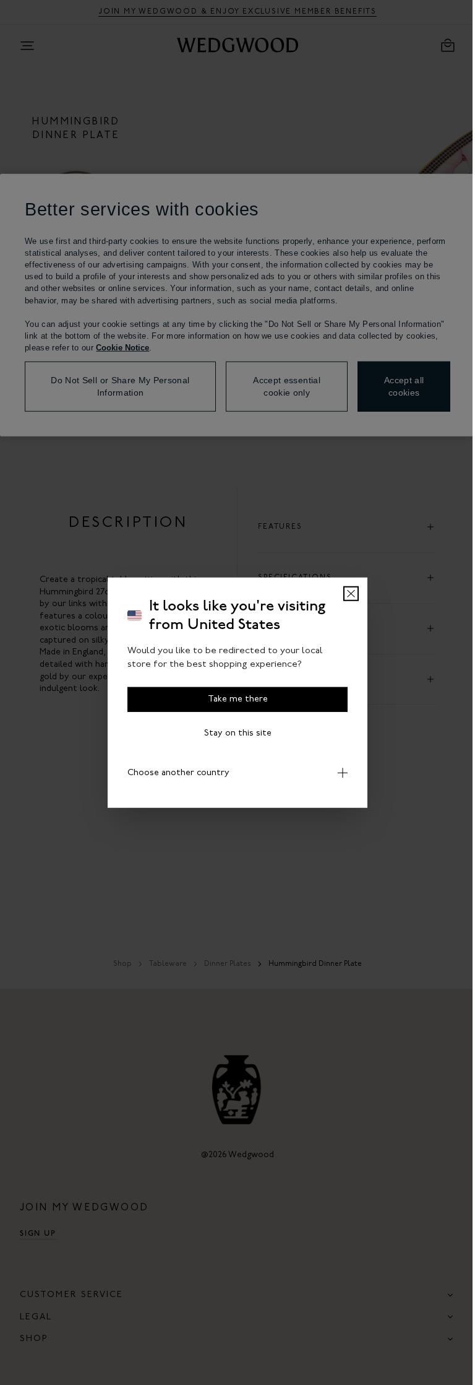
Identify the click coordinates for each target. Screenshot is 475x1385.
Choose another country (174, 772)
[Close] (346, 593)
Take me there (233, 698)
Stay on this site (233, 732)
